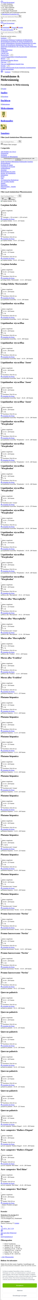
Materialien (33, 46)
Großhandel (4, 51)
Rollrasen (3, 48)
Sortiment (4, 38)
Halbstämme (20, 45)
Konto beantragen (20, 67)
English (20, 27)
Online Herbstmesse (6, 50)
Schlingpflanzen (10, 43)
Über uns (3, 62)
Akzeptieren (19, 1285)
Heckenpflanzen (6, 41)
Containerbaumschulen (7, 57)
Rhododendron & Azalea (28, 43)
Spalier (3, 161)
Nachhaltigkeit (10, 64)
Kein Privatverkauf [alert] (8, 2)
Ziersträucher (5, 40)
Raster (13, 199)
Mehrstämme (15, 161)
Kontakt (3, 66)
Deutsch (14, 27)
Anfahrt (17, 1223)
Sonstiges (30, 161)
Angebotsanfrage (31, 67)
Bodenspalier (23, 161)
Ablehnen (20, 1290)
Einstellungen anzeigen (20, 1295)
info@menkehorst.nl (7, 1237)
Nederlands (6, 27)
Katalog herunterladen (7, 69)
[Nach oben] (2, 1207)
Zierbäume (12, 40)
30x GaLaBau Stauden (23, 46)
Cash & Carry (5, 53)
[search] (19, 16)
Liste (5, 199)
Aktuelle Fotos (19, 64)
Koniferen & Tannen (17, 41)
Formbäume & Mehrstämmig (23, 40)
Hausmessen (4, 60)
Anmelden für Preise (8, 219)
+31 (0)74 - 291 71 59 (7, 1228)
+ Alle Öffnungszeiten (7, 1257)
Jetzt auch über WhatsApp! (9, 1233)
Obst (29, 45)
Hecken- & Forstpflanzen (8, 45)
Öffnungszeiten (10, 67)
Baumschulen (5, 55)
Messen (3, 58)
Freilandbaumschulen (20, 57)
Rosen (26, 45)
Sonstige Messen (13, 60)
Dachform (8, 161)
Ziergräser (18, 43)
